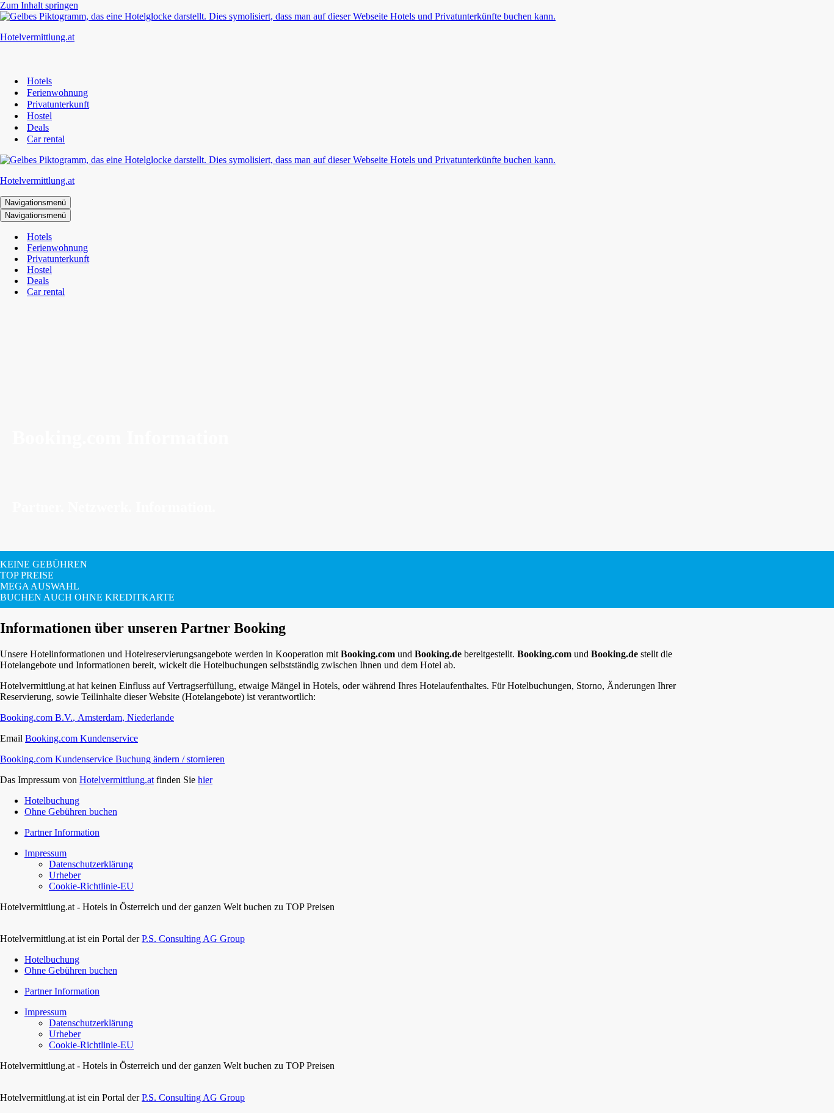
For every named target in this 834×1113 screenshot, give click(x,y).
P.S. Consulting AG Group (193, 938)
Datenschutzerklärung (91, 864)
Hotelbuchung (51, 800)
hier (205, 780)
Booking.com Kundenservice (81, 738)
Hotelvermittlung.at (116, 780)
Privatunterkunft (58, 104)
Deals (38, 127)
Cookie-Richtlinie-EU (91, 886)
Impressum (45, 853)
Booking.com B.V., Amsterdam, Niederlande (87, 717)
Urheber (65, 875)
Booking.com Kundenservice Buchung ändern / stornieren (112, 759)
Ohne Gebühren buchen (70, 811)
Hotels (39, 81)
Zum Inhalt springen (39, 5)
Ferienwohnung (57, 92)
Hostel (39, 116)
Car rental (46, 139)
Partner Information (62, 832)
